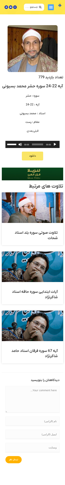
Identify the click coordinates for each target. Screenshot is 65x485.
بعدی (30, 131)
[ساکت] (20, 144)
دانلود (32, 156)
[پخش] (55, 144)
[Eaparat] (6, 7)
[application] (32, 144)
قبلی (35, 131)
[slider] (12, 144)
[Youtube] (10, 7)
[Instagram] (15, 7)
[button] (51, 7)
